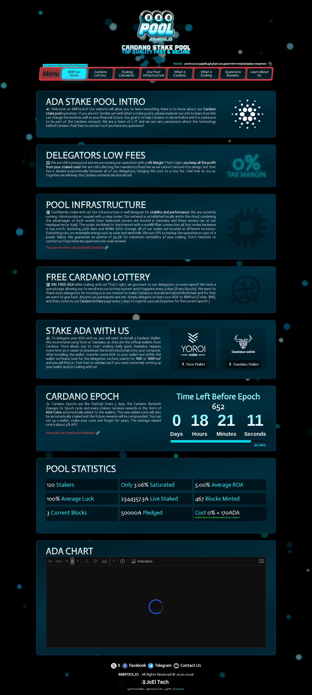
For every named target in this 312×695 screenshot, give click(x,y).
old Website (178, 689)
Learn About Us (259, 73)
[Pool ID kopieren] (270, 63)
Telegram (163, 665)
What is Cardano (179, 73)
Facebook (137, 665)
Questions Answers (233, 73)
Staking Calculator (127, 73)
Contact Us (190, 665)
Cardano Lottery (100, 73)
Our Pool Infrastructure (153, 73)
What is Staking (206, 73)
